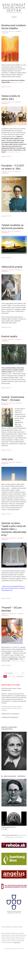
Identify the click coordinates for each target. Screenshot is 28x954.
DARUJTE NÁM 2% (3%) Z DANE (10, 685)
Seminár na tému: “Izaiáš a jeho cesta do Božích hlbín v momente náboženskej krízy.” (13, 529)
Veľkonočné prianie (11, 266)
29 (9, 676)
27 (22, 673)
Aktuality (9, 86)
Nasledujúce (20, 676)
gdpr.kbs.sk (17, 942)
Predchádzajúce (8, 673)
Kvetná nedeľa (9, 336)
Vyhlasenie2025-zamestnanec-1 (10, 717)
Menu (14, 17)
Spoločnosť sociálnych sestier (14, 7)
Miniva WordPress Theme (17, 948)
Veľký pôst (7, 459)
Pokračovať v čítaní (17, 82)
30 (13, 676)
